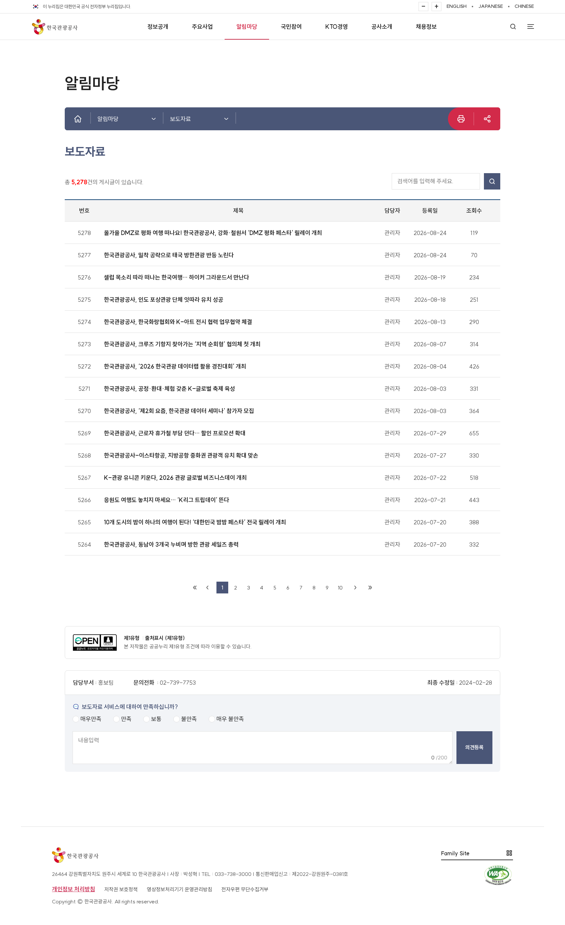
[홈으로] (54, 26)
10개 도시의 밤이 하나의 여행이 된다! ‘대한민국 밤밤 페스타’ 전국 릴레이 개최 (195, 522)
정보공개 (157, 26)
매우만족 (90, 719)
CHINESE (524, 6)
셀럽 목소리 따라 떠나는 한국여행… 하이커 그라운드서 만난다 (176, 277)
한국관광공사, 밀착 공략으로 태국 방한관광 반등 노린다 (169, 255)
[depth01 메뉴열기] (153, 118)
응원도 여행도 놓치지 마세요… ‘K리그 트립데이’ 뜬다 (166, 500)
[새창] (487, 118)
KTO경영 (336, 26)
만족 (126, 719)
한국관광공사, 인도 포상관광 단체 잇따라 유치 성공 (163, 299)
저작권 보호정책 (121, 889)
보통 (156, 719)
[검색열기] (513, 26)
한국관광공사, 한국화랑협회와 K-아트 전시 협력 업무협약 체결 (178, 322)
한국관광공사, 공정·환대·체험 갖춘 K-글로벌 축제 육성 (169, 388)
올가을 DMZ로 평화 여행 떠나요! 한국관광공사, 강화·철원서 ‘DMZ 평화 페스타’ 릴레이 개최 (213, 233)
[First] (195, 587)
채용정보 (426, 26)
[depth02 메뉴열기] (226, 118)
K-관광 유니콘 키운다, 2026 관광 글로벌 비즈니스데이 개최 (175, 477)
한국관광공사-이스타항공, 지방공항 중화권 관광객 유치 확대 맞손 (181, 455)
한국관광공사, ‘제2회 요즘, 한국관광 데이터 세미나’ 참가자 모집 (179, 411)
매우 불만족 (230, 719)
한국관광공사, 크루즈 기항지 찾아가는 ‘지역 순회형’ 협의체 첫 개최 (182, 344)
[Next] (355, 587)
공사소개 (381, 26)
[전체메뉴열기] (527, 26)
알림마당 (246, 26)
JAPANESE (490, 6)
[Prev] (207, 587)
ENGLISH (457, 6)
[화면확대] (436, 6)
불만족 (189, 719)
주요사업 (202, 26)
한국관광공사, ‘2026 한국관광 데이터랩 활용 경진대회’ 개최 (175, 366)
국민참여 (291, 26)
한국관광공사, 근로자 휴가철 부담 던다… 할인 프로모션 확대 (175, 433)
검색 (492, 181)
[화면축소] (423, 6)
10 (340, 587)
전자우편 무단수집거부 (244, 889)
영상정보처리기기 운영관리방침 (179, 889)
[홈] (78, 118)
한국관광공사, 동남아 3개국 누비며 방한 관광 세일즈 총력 (171, 544)
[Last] (370, 587)
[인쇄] (461, 118)
